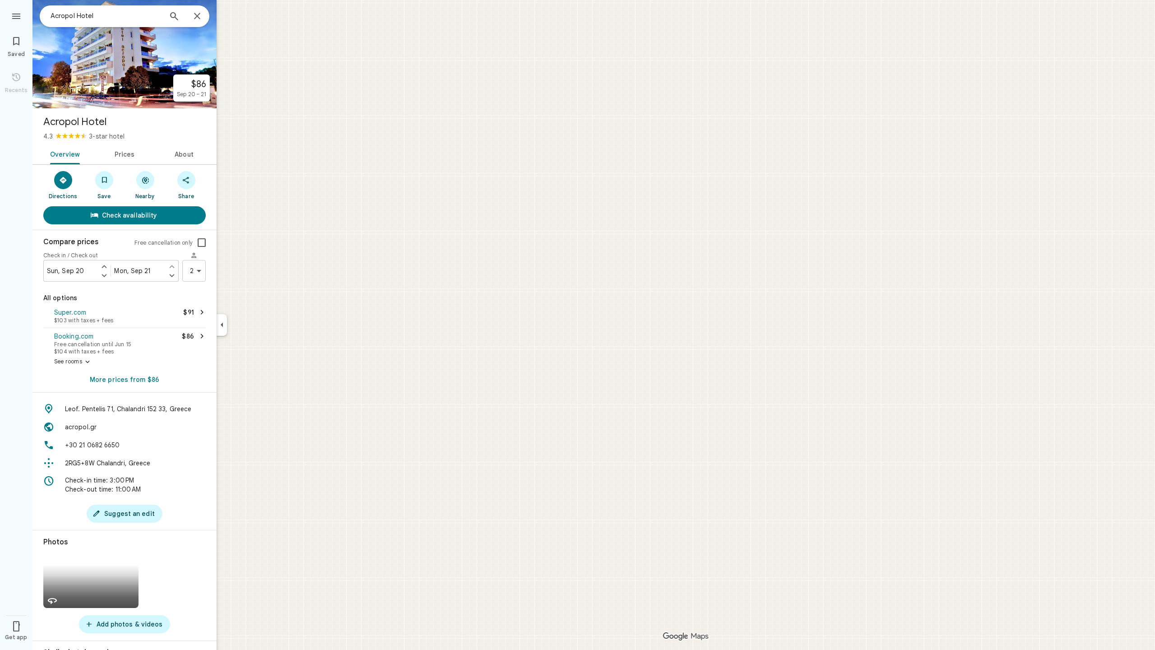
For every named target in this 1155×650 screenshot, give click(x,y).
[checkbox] (201, 242)
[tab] (63, 153)
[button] (124, 317)
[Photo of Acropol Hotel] (124, 54)
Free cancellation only (163, 242)
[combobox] (106, 15)
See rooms (73, 362)
